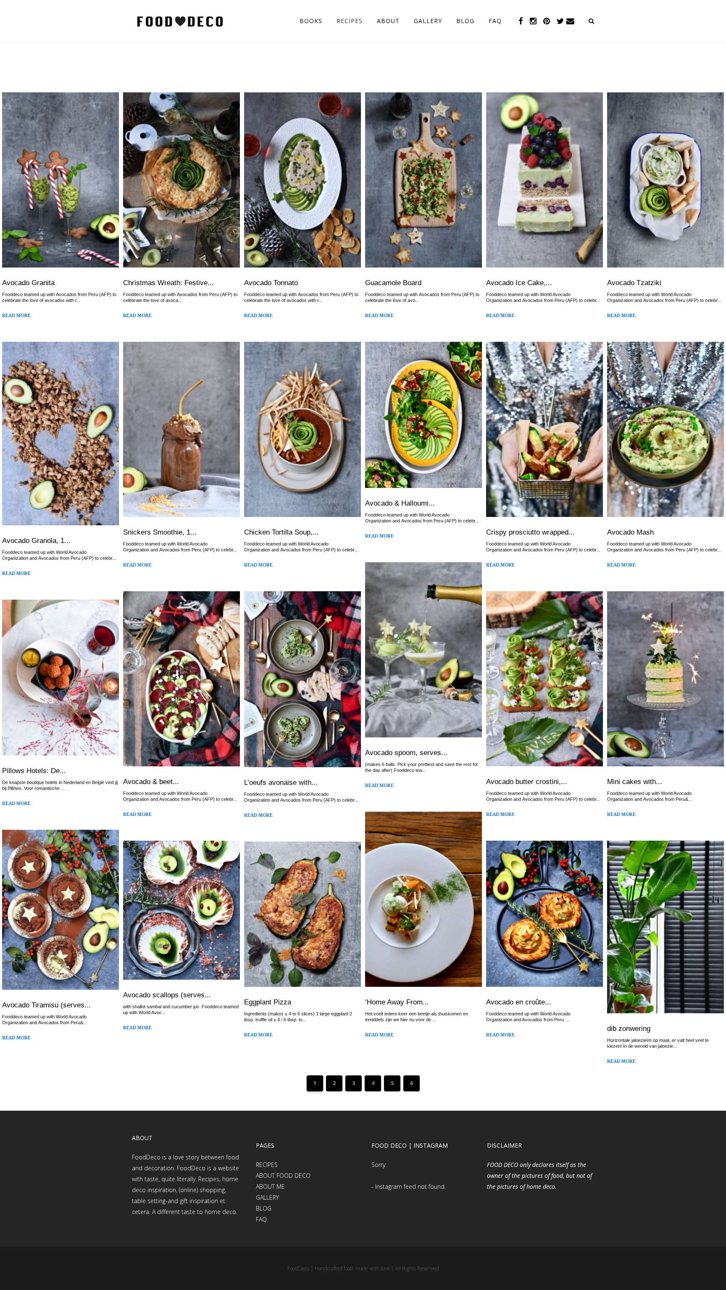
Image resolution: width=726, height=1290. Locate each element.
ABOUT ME (270, 1186)
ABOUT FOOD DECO (283, 1176)
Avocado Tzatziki (634, 283)
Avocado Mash (630, 532)
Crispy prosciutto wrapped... (530, 532)
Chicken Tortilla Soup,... (281, 532)
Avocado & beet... (151, 782)
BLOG (263, 1208)
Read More (16, 316)
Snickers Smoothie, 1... (160, 532)
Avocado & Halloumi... (400, 503)
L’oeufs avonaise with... (281, 783)
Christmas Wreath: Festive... (168, 283)
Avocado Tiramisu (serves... (46, 1005)
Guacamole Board (393, 283)
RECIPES (267, 1165)
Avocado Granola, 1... (36, 541)
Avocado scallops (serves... (167, 995)
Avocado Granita (28, 283)
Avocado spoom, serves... (406, 753)
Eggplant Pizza (267, 1002)
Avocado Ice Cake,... (519, 283)
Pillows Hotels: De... (34, 771)
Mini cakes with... (634, 782)
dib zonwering (628, 1029)
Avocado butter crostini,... (526, 782)
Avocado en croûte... (518, 1002)
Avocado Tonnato (271, 283)
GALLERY (267, 1197)
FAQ (261, 1219)
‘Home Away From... (397, 1002)
